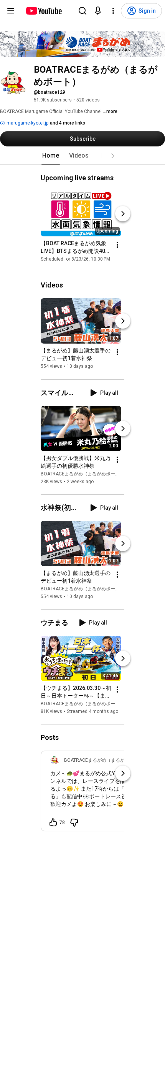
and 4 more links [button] (67, 123)
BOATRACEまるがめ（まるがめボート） (82, 474)
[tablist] (82, 155)
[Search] (82, 10)
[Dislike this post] (74, 822)
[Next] (122, 213)
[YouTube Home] (43, 11)
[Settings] (113, 10)
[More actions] (117, 245)
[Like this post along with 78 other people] (53, 822)
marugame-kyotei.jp (26, 123)
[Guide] (10, 10)
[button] (113, 155)
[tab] (50, 155)
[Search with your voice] (98, 10)
